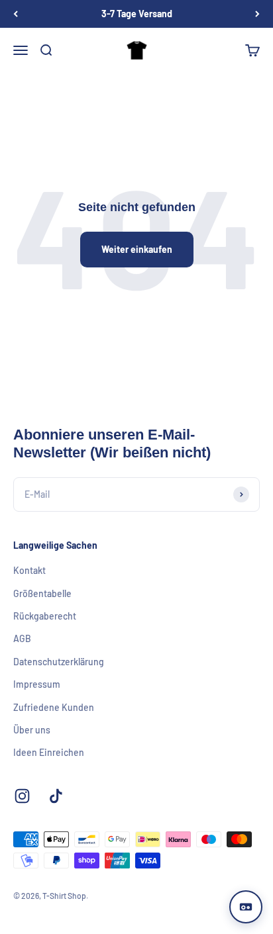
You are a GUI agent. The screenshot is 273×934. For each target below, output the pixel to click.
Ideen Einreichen (48, 752)
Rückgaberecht (44, 616)
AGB (22, 638)
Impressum (36, 684)
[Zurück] (15, 14)
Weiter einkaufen (136, 249)
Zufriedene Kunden (53, 707)
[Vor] (257, 14)
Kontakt (29, 570)
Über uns (31, 729)
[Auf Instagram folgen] (22, 796)
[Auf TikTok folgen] (56, 796)
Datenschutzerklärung (58, 661)
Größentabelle (42, 593)
